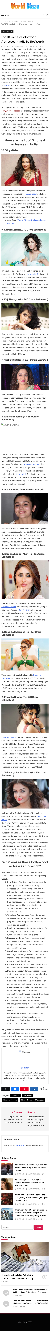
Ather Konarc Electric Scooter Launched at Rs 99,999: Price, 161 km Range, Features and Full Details (30, 1292)
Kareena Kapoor (8, 606)
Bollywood (7, 31)
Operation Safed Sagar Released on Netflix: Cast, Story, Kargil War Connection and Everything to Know (31, 1213)
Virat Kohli (21, 474)
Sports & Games (19, 1307)
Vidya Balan (31, 194)
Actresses (15, 1095)
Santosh (7, 46)
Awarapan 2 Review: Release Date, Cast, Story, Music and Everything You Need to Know (32, 1197)
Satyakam (20, 1174)
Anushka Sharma (31, 464)
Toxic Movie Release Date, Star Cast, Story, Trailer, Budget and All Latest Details (31, 1167)
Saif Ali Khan (24, 610)
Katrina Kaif (32, 274)
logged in (20, 1145)
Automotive (17, 1295)
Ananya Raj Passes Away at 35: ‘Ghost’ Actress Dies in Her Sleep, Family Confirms (29, 1182)
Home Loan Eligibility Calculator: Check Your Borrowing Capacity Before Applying (17, 1278)
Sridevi (7, 85)
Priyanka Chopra (8, 737)
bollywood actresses (10, 111)
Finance (4, 1282)
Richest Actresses (10, 1100)
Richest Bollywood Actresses (32, 1100)
